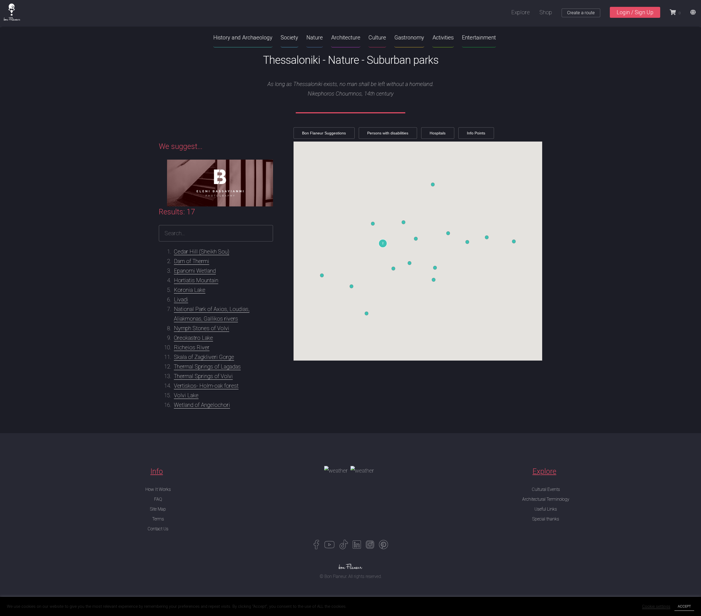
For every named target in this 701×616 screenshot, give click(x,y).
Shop (545, 12)
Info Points (476, 133)
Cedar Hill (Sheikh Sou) (201, 251)
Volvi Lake (186, 395)
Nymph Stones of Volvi (201, 328)
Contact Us (158, 528)
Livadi (181, 299)
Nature (343, 60)
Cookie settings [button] (656, 606)
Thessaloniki (291, 60)
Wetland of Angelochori (202, 405)
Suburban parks (402, 60)
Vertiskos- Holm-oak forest (206, 385)
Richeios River (191, 347)
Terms (158, 519)
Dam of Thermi (191, 261)
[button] (383, 243)
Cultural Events (546, 489)
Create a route (581, 12)
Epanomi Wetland (195, 270)
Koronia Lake (189, 290)
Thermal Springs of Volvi (203, 376)
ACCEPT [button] (684, 606)
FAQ (158, 499)
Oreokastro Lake (193, 338)
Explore (520, 12)
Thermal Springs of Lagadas (207, 366)
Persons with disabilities (387, 133)
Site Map (158, 509)
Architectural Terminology (545, 499)
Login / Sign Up (635, 12)
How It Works (158, 489)
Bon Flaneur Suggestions (324, 133)
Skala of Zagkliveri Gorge (204, 357)
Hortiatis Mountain (196, 280)
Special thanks (545, 519)
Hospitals (438, 133)
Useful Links (546, 509)
